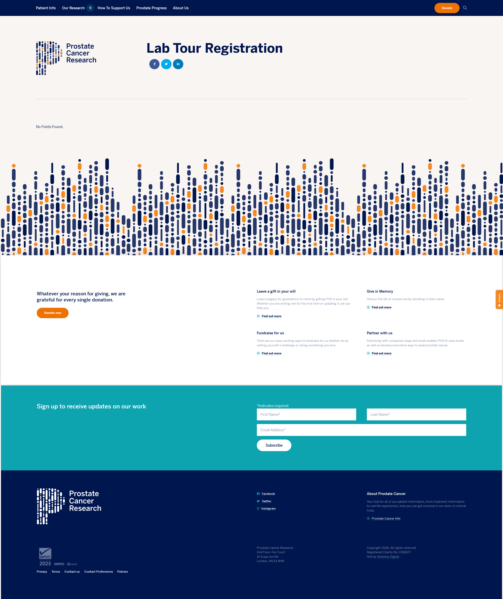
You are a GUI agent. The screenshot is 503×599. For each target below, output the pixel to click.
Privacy (42, 571)
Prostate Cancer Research (58, 490)
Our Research (76, 8)
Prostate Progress (151, 8)
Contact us (72, 571)
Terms (55, 571)
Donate (447, 8)
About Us (181, 8)
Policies (122, 571)
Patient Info (46, 8)
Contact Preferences (98, 571)
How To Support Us (114, 8)
